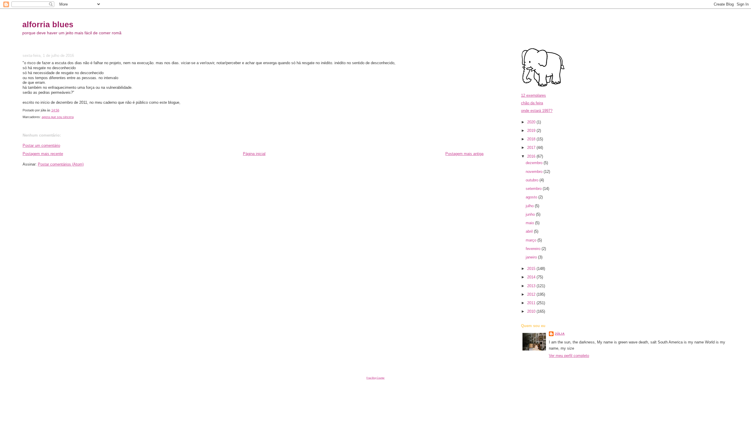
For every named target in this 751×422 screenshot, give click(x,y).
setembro (534, 188)
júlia (560, 333)
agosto (532, 197)
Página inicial (254, 154)
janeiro (532, 257)
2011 (532, 303)
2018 (532, 139)
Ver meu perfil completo (569, 355)
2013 (532, 286)
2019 (532, 130)
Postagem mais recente (43, 154)
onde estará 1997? (536, 110)
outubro (532, 180)
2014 (532, 277)
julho (530, 206)
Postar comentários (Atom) (61, 164)
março (531, 240)
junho (531, 214)
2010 (532, 311)
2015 (532, 268)
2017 (532, 147)
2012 (532, 294)
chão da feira (532, 103)
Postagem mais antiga (464, 154)
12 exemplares (533, 95)
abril (530, 231)
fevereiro (534, 248)
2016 (532, 156)
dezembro (535, 163)
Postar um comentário (41, 145)
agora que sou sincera (58, 117)
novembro (535, 171)
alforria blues (47, 24)
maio (530, 223)
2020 (532, 122)
